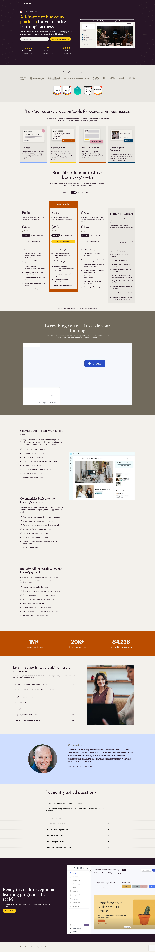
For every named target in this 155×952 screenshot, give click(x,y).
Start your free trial (33, 241)
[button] (44, 684)
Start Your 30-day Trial (59, 39)
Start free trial (8, 911)
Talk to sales (120, 242)
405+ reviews (34, 12)
